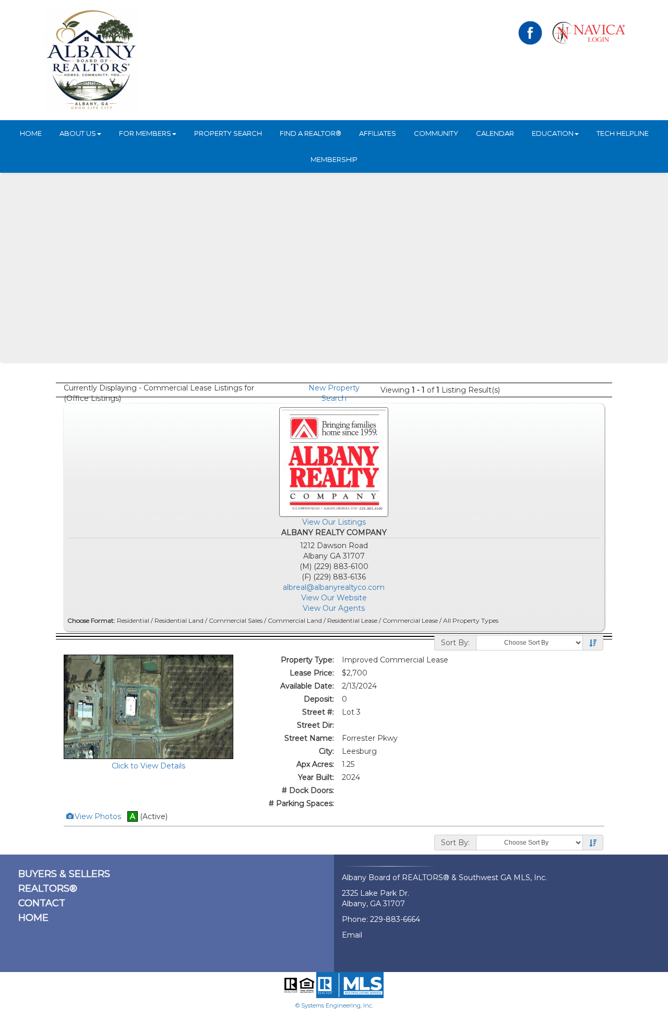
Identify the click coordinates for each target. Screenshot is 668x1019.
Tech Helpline (623, 133)
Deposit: (319, 699)
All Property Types (470, 620)
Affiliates (377, 133)
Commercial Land (295, 620)
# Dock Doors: (308, 790)
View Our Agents (334, 608)
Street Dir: (315, 725)
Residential (133, 620)
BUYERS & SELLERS (64, 874)
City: (326, 751)
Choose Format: (91, 620)
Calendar (495, 133)
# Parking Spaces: (301, 803)
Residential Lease (352, 620)
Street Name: (309, 738)
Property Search (228, 133)
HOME (31, 133)
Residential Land (179, 620)
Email (352, 935)
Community (436, 133)
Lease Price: (312, 673)
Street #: (318, 712)
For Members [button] (145, 133)
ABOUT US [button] (77, 133)
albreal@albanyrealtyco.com (334, 587)
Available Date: (307, 686)
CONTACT (41, 903)
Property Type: (307, 660)
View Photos (97, 816)
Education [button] (553, 133)
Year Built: (316, 777)
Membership (334, 159)
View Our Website (334, 597)
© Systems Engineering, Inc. (334, 1005)
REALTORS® (47, 888)
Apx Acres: (315, 764)
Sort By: (455, 642)
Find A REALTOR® (310, 133)
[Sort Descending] (593, 643)
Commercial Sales (236, 620)
